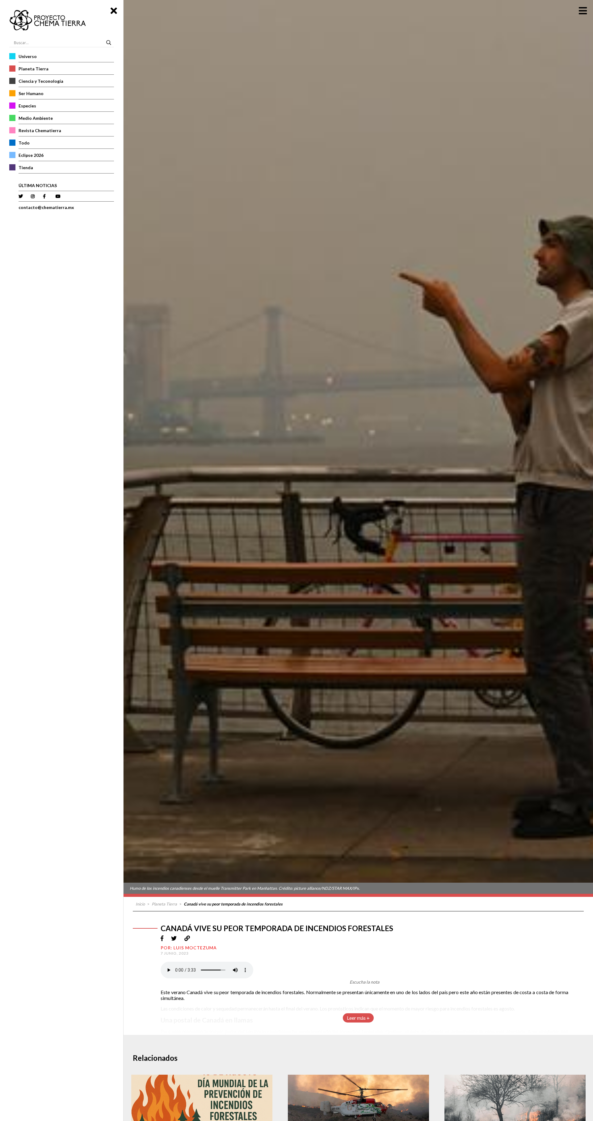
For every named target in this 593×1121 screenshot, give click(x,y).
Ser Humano (31, 93)
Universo (28, 56)
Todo (24, 142)
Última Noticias (38, 185)
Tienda (26, 167)
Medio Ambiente (36, 118)
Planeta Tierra (33, 68)
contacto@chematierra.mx (46, 207)
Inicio (140, 903)
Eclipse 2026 (31, 155)
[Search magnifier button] (109, 42)
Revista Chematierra (40, 130)
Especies (27, 105)
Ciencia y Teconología (41, 81)
